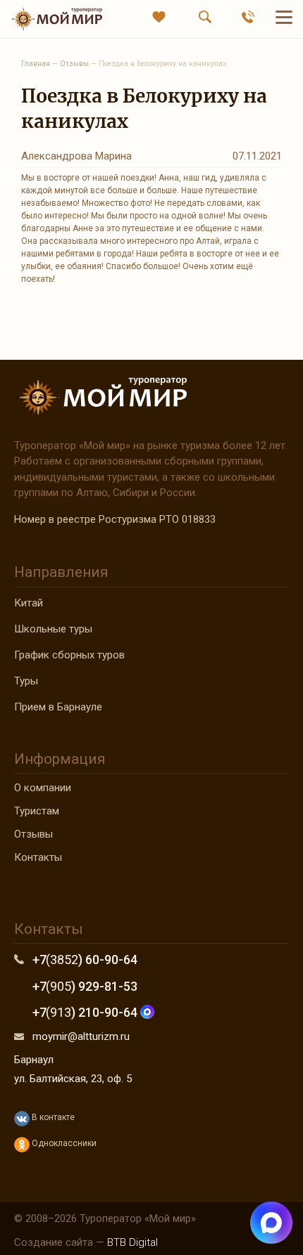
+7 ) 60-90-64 (84, 959)
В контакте (52, 1117)
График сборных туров (69, 655)
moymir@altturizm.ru (81, 1036)
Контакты (38, 857)
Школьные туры (53, 629)
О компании (42, 787)
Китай (28, 603)
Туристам (36, 811)
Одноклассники (63, 1143)
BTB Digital (132, 1242)
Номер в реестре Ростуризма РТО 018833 (115, 519)
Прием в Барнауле (58, 707)
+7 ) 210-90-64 (86, 1012)
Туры (26, 681)
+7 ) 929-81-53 (84, 986)
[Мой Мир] (56, 18)
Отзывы (33, 834)
